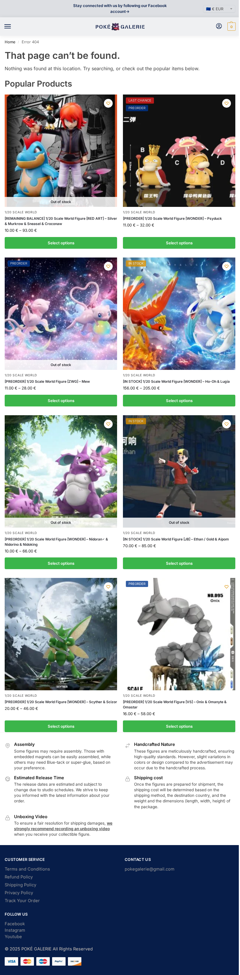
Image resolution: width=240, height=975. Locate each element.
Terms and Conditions (27, 869)
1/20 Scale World (21, 212)
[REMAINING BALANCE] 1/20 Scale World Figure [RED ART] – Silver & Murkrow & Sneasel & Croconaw (61, 221)
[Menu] (13, 26)
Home (10, 42)
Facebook (15, 923)
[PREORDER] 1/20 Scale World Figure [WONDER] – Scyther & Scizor (61, 702)
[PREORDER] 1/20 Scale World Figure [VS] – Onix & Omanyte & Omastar (175, 704)
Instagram (15, 930)
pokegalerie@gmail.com (149, 869)
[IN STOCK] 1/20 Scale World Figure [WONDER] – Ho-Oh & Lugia (176, 381)
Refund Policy (19, 877)
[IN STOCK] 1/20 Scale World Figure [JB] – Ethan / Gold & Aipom (176, 539)
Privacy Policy (19, 892)
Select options (61, 243)
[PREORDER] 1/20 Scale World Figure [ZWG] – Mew (47, 381)
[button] (231, 27)
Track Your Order (22, 900)
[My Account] (218, 26)
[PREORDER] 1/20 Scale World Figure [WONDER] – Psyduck (172, 218)
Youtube (13, 936)
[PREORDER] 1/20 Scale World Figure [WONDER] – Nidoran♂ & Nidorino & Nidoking (56, 542)
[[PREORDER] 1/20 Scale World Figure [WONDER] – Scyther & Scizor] (61, 634)
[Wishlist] (108, 103)
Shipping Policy (20, 885)
